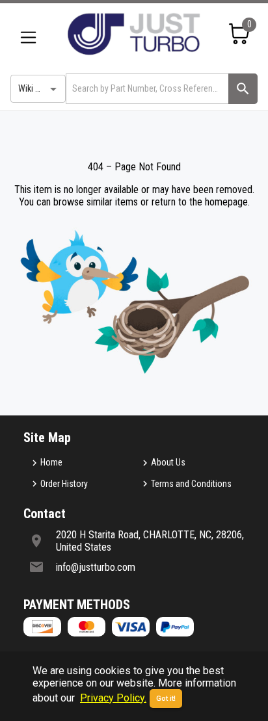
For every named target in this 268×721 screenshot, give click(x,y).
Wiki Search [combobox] (39, 88)
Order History (64, 483)
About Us (168, 462)
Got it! (166, 698)
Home (51, 462)
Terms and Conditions (191, 483)
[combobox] (146, 88)
